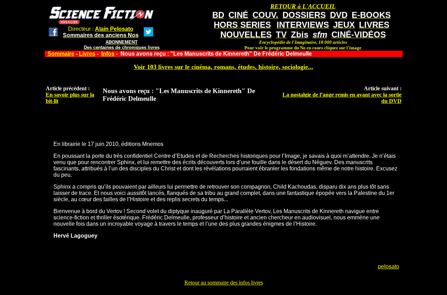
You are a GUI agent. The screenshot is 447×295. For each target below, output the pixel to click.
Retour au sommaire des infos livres (223, 283)
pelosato (388, 266)
